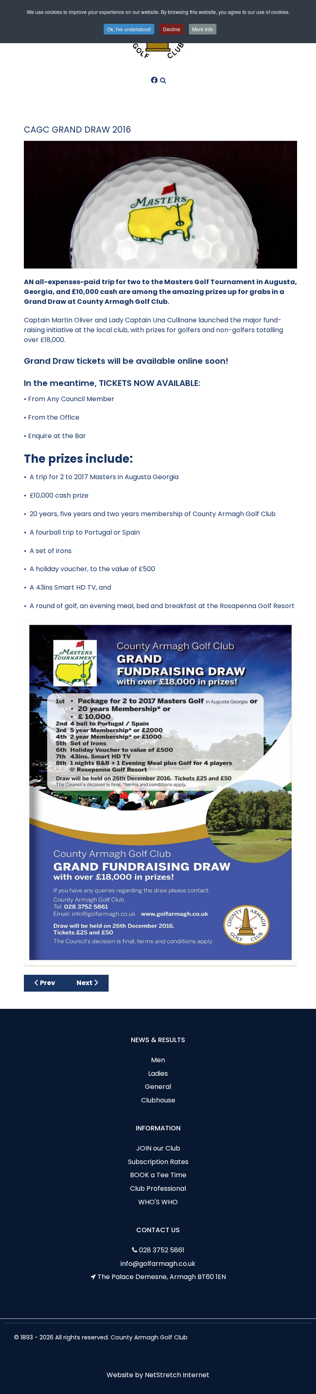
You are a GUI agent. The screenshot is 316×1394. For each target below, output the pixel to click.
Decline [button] (171, 28)
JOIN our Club (158, 1148)
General (158, 1086)
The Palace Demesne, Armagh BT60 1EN (162, 1276)
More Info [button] (202, 28)
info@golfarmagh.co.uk (158, 1263)
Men (158, 1060)
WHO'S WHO (158, 1202)
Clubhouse (158, 1100)
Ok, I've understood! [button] (129, 28)
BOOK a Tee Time (158, 1175)
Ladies (158, 1073)
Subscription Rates (158, 1162)
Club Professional (158, 1188)
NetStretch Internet (177, 1375)
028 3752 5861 (161, 1250)
